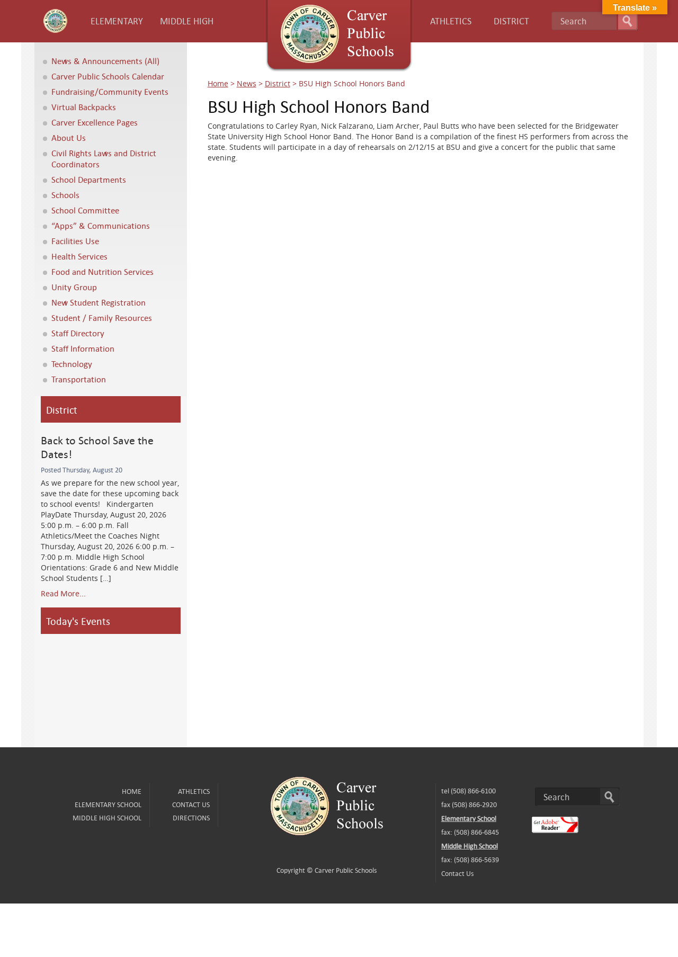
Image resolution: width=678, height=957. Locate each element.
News (246, 83)
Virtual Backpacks (83, 106)
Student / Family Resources (101, 317)
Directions (191, 817)
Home (218, 83)
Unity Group (74, 286)
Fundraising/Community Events (109, 91)
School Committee (85, 210)
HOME (131, 791)
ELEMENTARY (117, 21)
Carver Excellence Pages (94, 122)
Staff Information (82, 348)
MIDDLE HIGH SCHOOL (107, 817)
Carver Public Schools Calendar (107, 76)
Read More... (63, 593)
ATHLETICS (450, 21)
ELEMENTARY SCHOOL (108, 804)
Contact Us (191, 804)
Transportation (78, 378)
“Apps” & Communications (100, 225)
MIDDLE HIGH (186, 21)
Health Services (79, 256)
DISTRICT (511, 21)
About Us (68, 137)
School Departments (88, 179)
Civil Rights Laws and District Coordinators (103, 158)
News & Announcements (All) (105, 60)
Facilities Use (75, 240)
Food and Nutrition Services (102, 271)
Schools (65, 194)
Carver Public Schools (346, 870)
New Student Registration (98, 302)
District (277, 83)
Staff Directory (77, 332)
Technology (71, 363)
